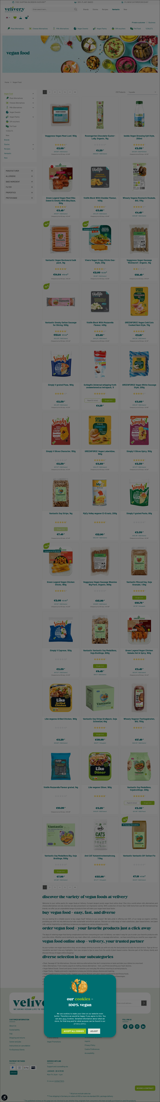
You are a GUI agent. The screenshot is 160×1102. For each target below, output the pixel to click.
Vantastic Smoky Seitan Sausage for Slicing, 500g (60, 323)
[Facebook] (125, 1026)
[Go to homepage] (15, 9)
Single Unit (108, 400)
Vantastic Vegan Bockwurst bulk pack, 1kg (60, 261)
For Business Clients (16, 1050)
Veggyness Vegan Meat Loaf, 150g (61, 136)
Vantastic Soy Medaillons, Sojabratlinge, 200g (139, 788)
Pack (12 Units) (92, 400)
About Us (12, 1026)
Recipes (105, 9)
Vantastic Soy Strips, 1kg (60, 513)
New (125, 9)
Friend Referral (52, 1038)
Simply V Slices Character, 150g (61, 451)
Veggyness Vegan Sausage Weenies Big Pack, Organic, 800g (100, 583)
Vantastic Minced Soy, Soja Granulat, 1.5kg (139, 583)
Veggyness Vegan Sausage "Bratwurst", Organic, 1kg (139, 261)
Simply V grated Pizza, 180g (61, 385)
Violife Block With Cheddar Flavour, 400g (100, 199)
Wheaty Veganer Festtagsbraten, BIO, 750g (139, 720)
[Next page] (70, 92)
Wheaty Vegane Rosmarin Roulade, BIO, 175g (139, 199)
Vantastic (116, 9)
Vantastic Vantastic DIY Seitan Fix (139, 855)
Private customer (138, 22)
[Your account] (20, 17)
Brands (86, 9)
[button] (33, 93)
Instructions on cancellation (19, 1046)
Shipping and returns (17, 1038)
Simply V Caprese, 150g (61, 650)
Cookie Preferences (92, 1049)
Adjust (94, 1031)
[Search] (75, 9)
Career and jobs (15, 1042)
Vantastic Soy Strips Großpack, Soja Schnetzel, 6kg (100, 720)
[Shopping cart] (26, 17)
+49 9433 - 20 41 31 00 (55, 1071)
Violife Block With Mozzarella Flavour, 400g (100, 323)
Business (152, 22)
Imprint (87, 1041)
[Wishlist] (15, 17)
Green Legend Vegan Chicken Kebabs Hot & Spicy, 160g (139, 651)
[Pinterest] (131, 1026)
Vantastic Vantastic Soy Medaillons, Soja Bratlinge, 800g (100, 651)
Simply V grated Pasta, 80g (139, 513)
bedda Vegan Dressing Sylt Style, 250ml (139, 137)
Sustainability (14, 1030)
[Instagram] (137, 1026)
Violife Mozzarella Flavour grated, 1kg (61, 787)
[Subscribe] (144, 1003)
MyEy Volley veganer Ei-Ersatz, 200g (100, 513)
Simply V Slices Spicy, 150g (139, 451)
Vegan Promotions (54, 1042)
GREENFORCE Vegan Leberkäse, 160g (100, 452)
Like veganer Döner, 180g (100, 787)
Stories (95, 9)
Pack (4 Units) (132, 803)
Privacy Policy (90, 1045)
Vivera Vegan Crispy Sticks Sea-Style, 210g (100, 261)
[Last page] (75, 92)
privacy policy (80, 1024)
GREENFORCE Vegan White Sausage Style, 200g (139, 386)
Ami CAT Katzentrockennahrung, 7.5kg (100, 857)
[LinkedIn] (143, 1026)
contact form (59, 1081)
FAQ (10, 1034)
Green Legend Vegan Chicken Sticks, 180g (60, 583)
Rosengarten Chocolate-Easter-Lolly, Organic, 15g (100, 137)
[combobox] (52, 9)
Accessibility (89, 1053)
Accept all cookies (74, 1031)
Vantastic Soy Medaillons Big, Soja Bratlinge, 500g (61, 857)
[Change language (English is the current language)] (8, 17)
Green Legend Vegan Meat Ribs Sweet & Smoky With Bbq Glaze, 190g (61, 200)
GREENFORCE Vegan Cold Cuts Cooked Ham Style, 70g (139, 323)
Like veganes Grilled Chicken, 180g (61, 719)
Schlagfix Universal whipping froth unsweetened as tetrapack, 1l (100, 386)
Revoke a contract (145, 1088)
